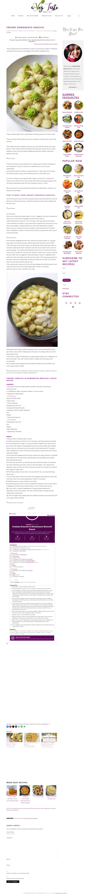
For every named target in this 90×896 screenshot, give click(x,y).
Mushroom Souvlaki (67, 141)
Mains (42, 808)
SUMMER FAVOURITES (70, 96)
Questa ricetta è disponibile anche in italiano (46, 44)
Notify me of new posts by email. (15, 878)
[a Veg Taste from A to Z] (45, 12)
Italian (38, 808)
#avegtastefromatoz (39, 638)
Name (8, 859)
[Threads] (79, 303)
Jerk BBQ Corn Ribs (78, 112)
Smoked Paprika (30, 560)
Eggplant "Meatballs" (67, 112)
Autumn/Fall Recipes (17, 808)
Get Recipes (66, 280)
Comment (9, 837)
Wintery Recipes (14, 810)
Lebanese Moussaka (79, 141)
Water (13, 575)
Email (8, 865)
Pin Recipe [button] (13, 513)
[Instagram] (70, 303)
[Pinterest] (66, 303)
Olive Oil (30, 559)
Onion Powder (30, 562)
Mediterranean (47, 808)
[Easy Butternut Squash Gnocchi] (32, 737)
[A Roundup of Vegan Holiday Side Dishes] (49, 737)
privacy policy (65, 288)
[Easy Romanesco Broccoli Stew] (14, 737)
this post (50, 178)
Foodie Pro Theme (61, 893)
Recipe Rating (10, 832)
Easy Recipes (25, 808)
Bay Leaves (16, 556)
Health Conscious (33, 808)
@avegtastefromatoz (24, 638)
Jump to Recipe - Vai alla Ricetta (27, 37)
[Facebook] (75, 303)
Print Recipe (45, 37)
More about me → (73, 87)
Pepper (14, 565)
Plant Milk (22, 554)
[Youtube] (73, 307)
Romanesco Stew (49, 257)
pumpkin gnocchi (47, 181)
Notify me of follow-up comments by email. (17, 873)
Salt (13, 563)
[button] (26, 524)
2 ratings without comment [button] (30, 818)
